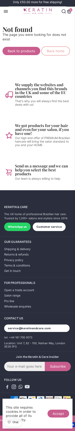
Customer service (49, 226)
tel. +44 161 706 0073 (18, 337)
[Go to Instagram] (13, 387)
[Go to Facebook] (7, 387)
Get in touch (12, 270)
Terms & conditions (17, 265)
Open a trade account (19, 290)
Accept (58, 414)
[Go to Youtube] (27, 387)
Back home (55, 51)
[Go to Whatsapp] (20, 387)
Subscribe (58, 366)
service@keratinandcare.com (29, 328)
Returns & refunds (16, 254)
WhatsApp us (17, 226)
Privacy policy (13, 260)
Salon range (12, 295)
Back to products (21, 51)
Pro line (9, 301)
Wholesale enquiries (17, 306)
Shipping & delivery (17, 249)
